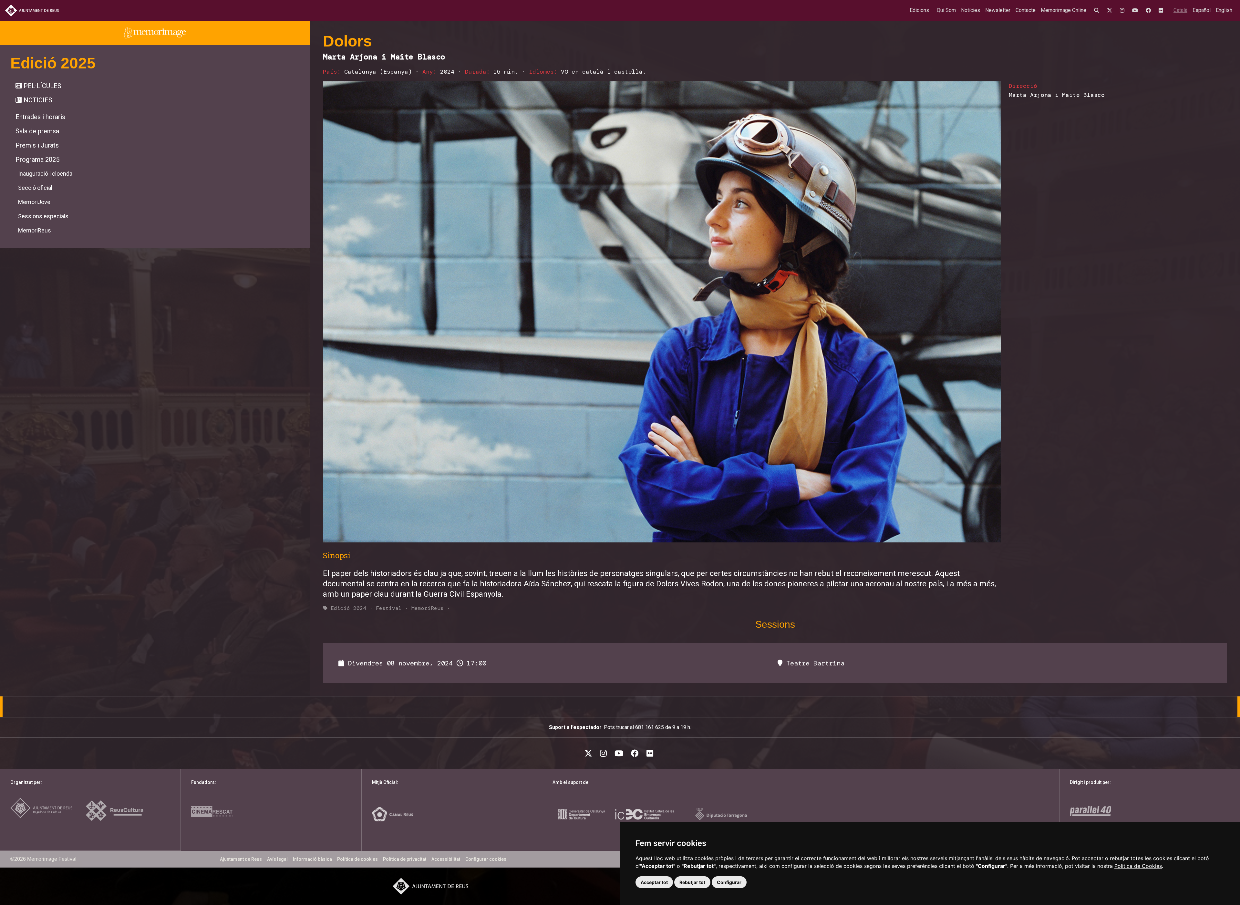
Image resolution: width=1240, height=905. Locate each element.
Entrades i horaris (40, 117)
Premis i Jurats (37, 145)
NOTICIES (37, 100)
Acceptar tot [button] (654, 882)
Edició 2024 (348, 608)
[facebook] (1149, 10)
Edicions (919, 10)
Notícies (970, 10)
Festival (389, 608)
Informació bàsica (312, 859)
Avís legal (277, 859)
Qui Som (946, 10)
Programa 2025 (37, 159)
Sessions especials (43, 216)
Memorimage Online (1063, 10)
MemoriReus (34, 230)
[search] (1098, 10)
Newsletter (997, 10)
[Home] (155, 33)
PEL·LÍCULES (41, 86)
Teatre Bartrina (813, 663)
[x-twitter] (1111, 10)
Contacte (1026, 10)
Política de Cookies (1138, 866)
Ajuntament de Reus (241, 859)
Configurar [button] (729, 882)
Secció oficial (35, 187)
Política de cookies (357, 859)
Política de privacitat (404, 859)
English (1224, 10)
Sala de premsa (37, 131)
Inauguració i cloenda (45, 173)
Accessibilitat (445, 859)
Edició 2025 (53, 63)
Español (1202, 10)
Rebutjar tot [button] (692, 882)
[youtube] (1136, 10)
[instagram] (1123, 10)
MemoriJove (34, 202)
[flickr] (1162, 10)
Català (1180, 10)
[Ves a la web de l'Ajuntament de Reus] (32, 10)
